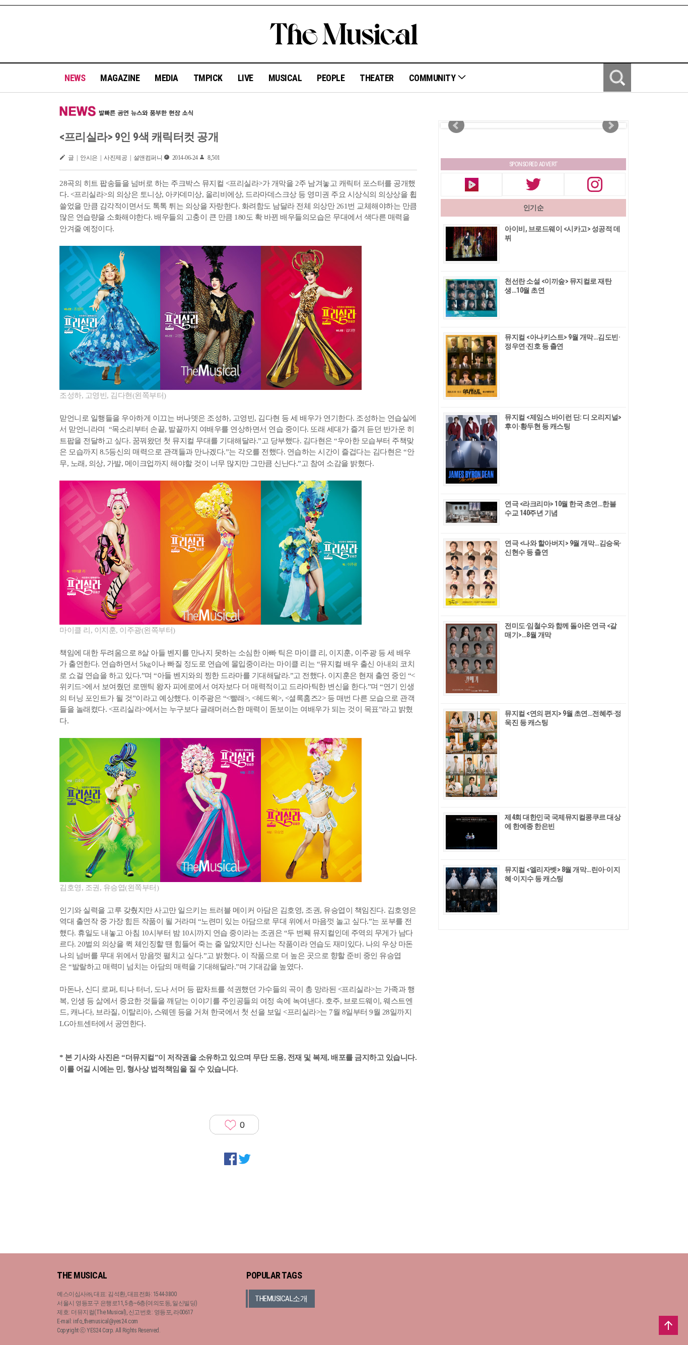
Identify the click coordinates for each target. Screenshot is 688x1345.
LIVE (245, 78)
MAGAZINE (120, 78)
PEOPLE (331, 78)
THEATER (377, 78)
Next (610, 125)
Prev (456, 125)
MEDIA (166, 78)
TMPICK (208, 78)
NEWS (74, 78)
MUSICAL (285, 78)
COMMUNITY (433, 78)
